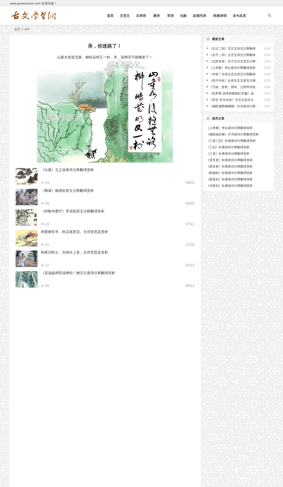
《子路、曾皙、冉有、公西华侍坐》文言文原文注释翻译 (234, 87)
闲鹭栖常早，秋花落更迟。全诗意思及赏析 (74, 232)
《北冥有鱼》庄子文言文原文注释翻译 (234, 61)
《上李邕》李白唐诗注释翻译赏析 (232, 67)
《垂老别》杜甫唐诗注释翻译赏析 (229, 179)
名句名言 (239, 15)
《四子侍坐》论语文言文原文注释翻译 (234, 80)
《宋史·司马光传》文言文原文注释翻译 (234, 100)
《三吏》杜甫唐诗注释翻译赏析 (228, 153)
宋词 (170, 15)
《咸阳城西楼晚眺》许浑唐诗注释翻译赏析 (234, 106)
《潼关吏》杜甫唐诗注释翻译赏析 (229, 160)
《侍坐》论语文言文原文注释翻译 (232, 74)
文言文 (125, 15)
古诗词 (141, 15)
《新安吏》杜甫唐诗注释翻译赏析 (229, 166)
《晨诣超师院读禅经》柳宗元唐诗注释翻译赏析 (78, 273)
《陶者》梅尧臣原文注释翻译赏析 (67, 190)
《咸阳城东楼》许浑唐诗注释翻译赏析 (232, 134)
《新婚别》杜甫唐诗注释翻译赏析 (229, 173)
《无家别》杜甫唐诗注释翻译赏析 (229, 185)
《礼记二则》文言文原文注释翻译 (232, 48)
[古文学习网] (33, 15)
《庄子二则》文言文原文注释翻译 (232, 55)
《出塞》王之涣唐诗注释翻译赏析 (67, 170)
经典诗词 (220, 15)
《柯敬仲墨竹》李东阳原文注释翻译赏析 (73, 211)
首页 (110, 15)
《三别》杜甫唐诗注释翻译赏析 (228, 147)
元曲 (183, 15)
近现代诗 (199, 15)
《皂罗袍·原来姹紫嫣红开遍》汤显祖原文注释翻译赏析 (234, 93)
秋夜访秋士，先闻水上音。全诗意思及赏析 (74, 252)
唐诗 (156, 15)
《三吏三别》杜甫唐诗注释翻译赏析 (231, 140)
